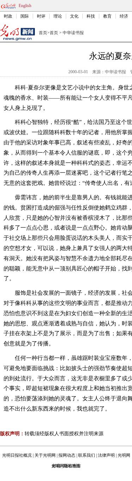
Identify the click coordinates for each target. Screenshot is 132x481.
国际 (24, 16)
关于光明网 (45, 455)
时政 (8, 16)
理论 (58, 16)
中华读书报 (73, 32)
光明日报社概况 (17, 455)
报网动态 (66, 455)
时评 (41, 16)
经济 (124, 16)
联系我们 (86, 455)
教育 (107, 16)
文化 (74, 16)
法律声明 (106, 455)
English (25, 5)
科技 (91, 16)
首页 (43, 32)
